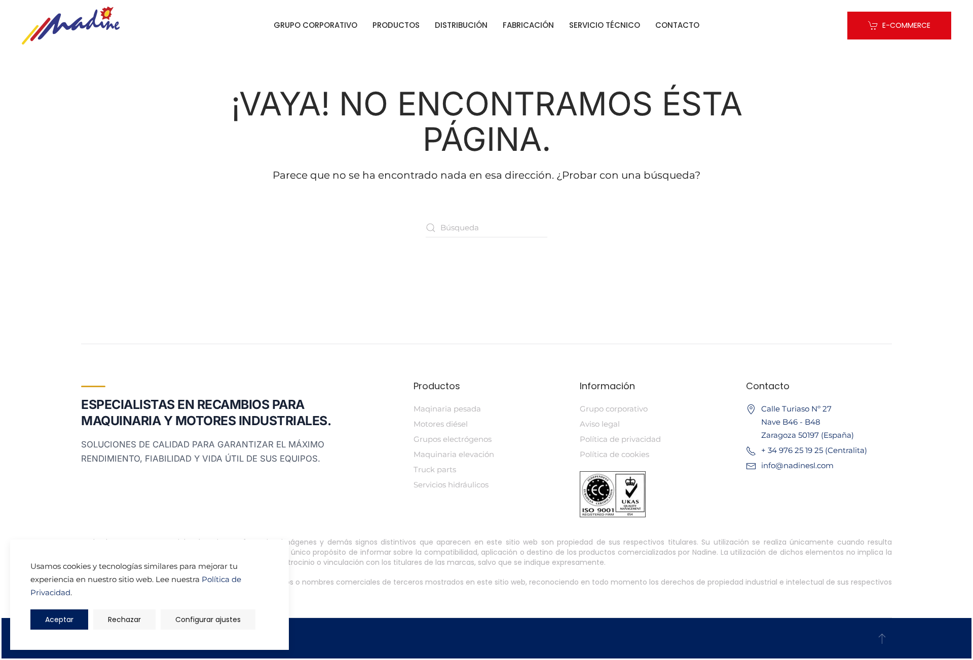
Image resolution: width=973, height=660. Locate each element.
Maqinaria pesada (447, 409)
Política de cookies (614, 454)
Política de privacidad (620, 439)
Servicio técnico (604, 25)
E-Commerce (906, 25)
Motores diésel (441, 424)
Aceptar (59, 619)
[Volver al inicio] (71, 25)
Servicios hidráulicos (451, 484)
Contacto (677, 25)
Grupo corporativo (315, 25)
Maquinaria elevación (454, 454)
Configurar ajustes (208, 619)
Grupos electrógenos (453, 439)
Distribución (461, 25)
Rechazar (124, 619)
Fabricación (528, 25)
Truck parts (435, 469)
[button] (882, 638)
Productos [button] (396, 25)
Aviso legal (600, 424)
